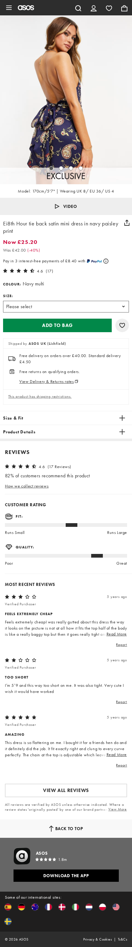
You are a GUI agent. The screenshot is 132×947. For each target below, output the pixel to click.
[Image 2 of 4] (61, 168)
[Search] (78, 7)
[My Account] (93, 7)
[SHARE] (127, 223)
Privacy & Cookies (97, 939)
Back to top (69, 828)
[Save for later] (122, 325)
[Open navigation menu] (9, 7)
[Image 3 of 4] (71, 168)
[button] (66, 206)
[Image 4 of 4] (81, 168)
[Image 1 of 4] (51, 168)
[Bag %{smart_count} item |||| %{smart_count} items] (124, 7)
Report (121, 644)
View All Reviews (66, 790)
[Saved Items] (109, 7)
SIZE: (8, 295)
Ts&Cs (122, 939)
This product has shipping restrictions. (40, 396)
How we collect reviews (27, 486)
